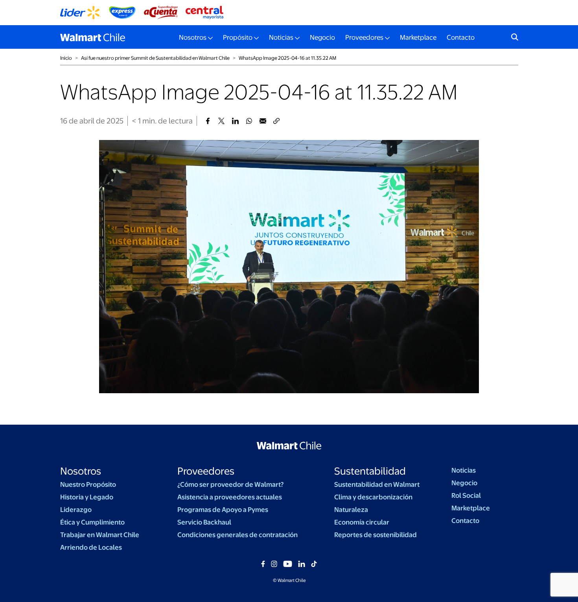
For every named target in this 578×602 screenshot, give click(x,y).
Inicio (66, 58)
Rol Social (466, 495)
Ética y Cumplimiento (92, 522)
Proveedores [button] (364, 37)
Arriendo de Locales (91, 547)
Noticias (463, 470)
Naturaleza (351, 510)
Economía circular (361, 522)
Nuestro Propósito (88, 484)
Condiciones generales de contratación (237, 535)
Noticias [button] (281, 37)
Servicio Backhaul (204, 522)
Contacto (461, 37)
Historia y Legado (86, 497)
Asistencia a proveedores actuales (229, 497)
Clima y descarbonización (373, 497)
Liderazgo (76, 510)
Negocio (322, 37)
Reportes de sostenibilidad (375, 535)
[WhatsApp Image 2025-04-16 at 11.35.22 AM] (208, 121)
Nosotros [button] (192, 37)
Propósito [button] (237, 37)
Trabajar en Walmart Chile (99, 535)
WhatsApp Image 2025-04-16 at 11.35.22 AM (287, 58)
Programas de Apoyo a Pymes (222, 510)
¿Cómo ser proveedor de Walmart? (230, 484)
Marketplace (418, 37)
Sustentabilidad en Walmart (377, 484)
